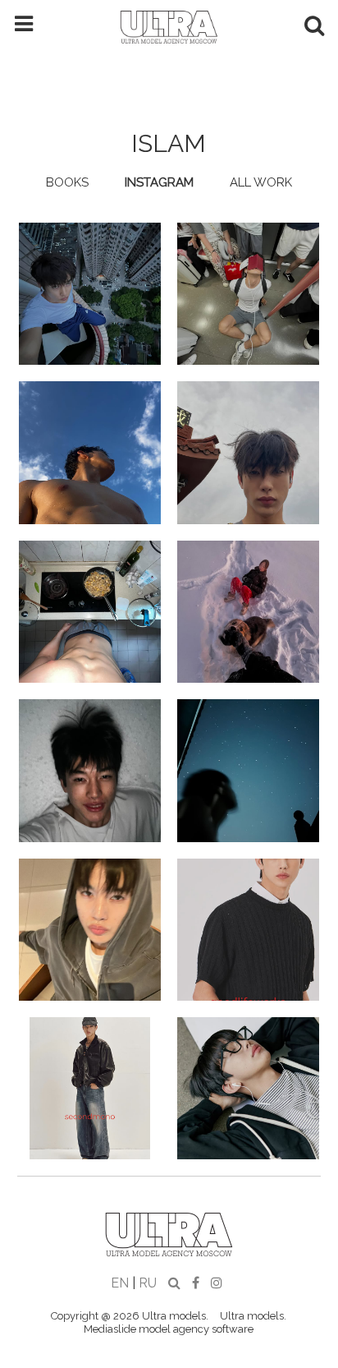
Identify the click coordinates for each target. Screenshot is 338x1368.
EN (120, 1283)
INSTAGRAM (159, 182)
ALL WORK (261, 182)
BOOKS (67, 182)
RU (148, 1283)
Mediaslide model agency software (169, 1329)
